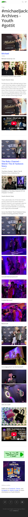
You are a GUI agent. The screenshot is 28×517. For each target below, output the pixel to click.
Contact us (15, 510)
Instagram (5, 490)
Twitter (18, 488)
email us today (14, 490)
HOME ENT (4, 168)
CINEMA (3, 56)
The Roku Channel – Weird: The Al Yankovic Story (12, 163)
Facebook (12, 488)
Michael (5, 53)
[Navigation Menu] (26, 2)
